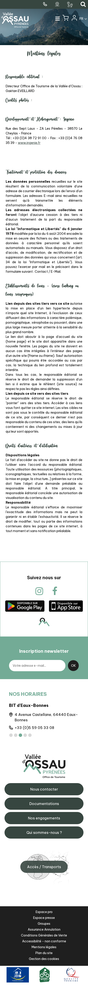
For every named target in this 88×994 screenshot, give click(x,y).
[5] (30, 735)
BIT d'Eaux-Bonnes (29, 705)
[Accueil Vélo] (44, 974)
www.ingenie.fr (29, 143)
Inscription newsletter (44, 651)
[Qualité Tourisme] (70, 974)
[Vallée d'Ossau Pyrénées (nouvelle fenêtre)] (24, 605)
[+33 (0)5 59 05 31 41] (45, 4)
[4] (25, 735)
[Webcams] (57, 4)
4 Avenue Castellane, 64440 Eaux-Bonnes (46, 717)
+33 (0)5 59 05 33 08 (34, 727)
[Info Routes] (70, 4)
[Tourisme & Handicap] (18, 974)
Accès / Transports (44, 867)
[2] (16, 735)
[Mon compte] (74, 18)
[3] (20, 735)
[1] (11, 735)
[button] (66, 19)
